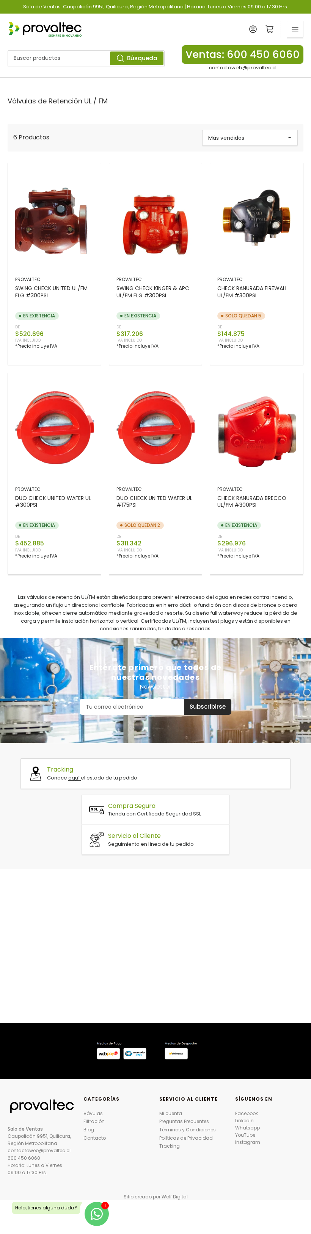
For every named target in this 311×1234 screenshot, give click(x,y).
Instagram (247, 1142)
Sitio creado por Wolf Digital (156, 1196)
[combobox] (86, 58)
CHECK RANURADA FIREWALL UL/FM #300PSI (252, 291)
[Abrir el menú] (295, 29)
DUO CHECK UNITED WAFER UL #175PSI (154, 501)
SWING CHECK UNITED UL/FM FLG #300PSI (51, 291)
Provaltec (28, 279)
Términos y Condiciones (187, 1129)
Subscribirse (208, 707)
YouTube (245, 1135)
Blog (88, 1129)
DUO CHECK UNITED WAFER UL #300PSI (53, 501)
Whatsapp (247, 1128)
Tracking (169, 1146)
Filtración (94, 1121)
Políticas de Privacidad (186, 1138)
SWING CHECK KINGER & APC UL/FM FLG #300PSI (152, 291)
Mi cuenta (170, 1113)
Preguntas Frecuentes (184, 1121)
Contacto (94, 1138)
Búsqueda (142, 58)
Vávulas (93, 1113)
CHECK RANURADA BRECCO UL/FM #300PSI (251, 501)
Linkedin (244, 1120)
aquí (74, 777)
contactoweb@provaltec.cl (242, 67)
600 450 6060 (24, 1158)
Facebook (246, 1113)
